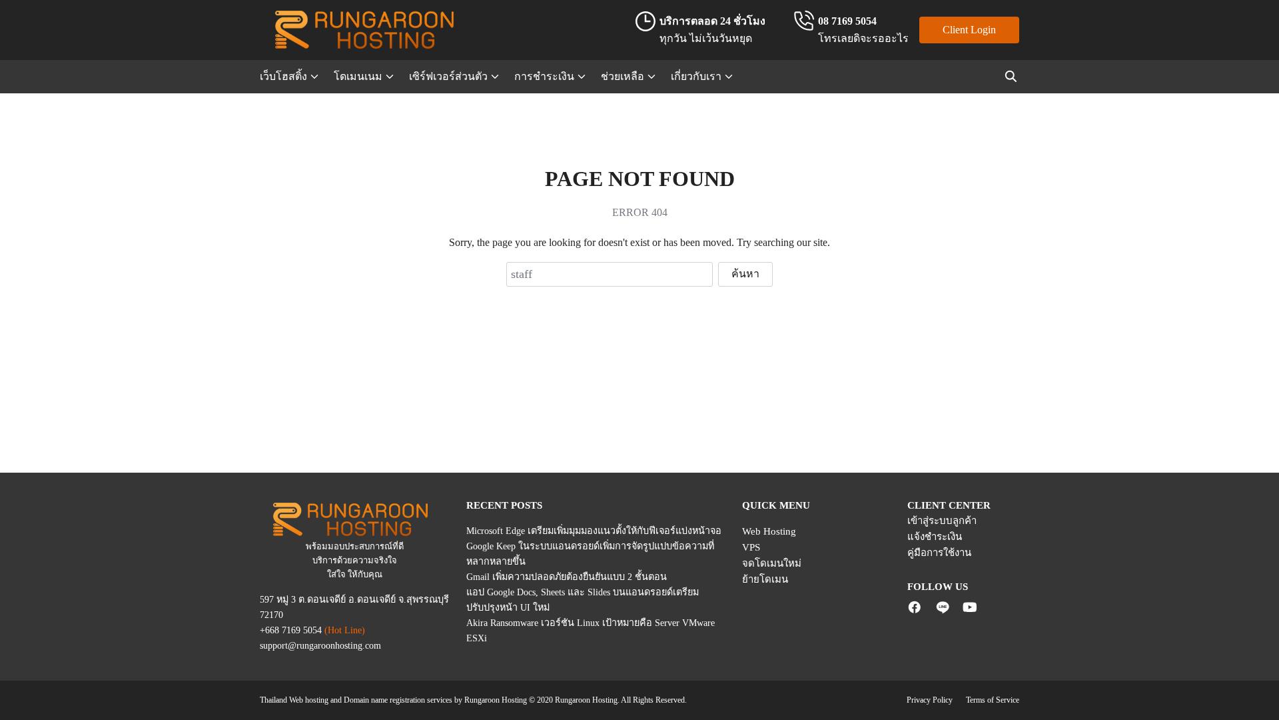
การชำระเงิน (544, 76)
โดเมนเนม (358, 76)
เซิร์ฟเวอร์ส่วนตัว (448, 76)
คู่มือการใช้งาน (939, 552)
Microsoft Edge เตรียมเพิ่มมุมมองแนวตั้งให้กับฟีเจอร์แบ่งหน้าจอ (593, 530)
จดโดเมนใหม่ (771, 563)
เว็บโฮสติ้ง (283, 76)
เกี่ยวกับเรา (696, 76)
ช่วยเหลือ (622, 76)
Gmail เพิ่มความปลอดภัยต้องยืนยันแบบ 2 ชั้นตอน (566, 576)
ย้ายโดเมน (765, 579)
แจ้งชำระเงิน (934, 536)
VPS (751, 547)
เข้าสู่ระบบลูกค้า (942, 520)
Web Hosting (769, 531)
